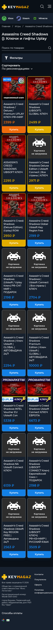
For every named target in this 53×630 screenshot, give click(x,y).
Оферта (38, 585)
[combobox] (15, 69)
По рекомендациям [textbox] (15, 68)
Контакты (38, 574)
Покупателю (40, 579)
